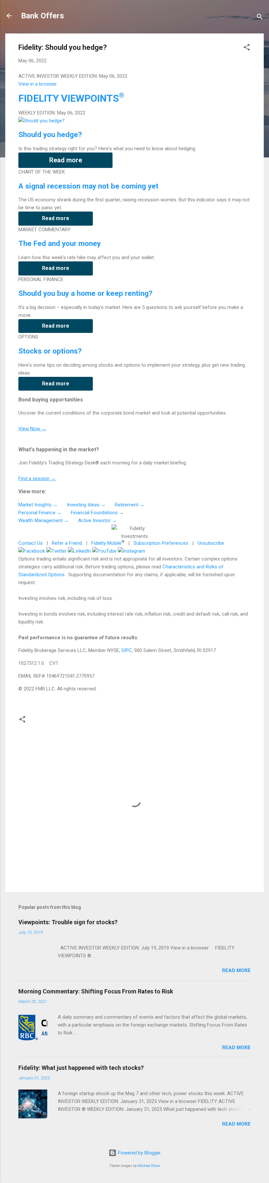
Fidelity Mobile (106, 543)
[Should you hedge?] (41, 121)
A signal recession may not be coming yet (88, 186)
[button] (247, 48)
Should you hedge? (50, 134)
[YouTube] (104, 551)
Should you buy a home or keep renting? (85, 293)
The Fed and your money (59, 243)
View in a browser (37, 84)
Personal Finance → (40, 513)
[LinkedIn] (79, 551)
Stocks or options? (50, 351)
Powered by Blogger (138, 1153)
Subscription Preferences (161, 543)
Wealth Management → (43, 520)
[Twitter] (56, 551)
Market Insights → (38, 505)
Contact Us (30, 543)
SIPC (126, 650)
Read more (65, 160)
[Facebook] (31, 551)
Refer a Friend (67, 543)
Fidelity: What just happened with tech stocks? (81, 1067)
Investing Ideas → (86, 505)
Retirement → (130, 505)
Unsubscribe (210, 543)
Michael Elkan (149, 1166)
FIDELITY (71, 98)
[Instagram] (131, 551)
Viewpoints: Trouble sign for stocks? (67, 922)
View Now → (32, 429)
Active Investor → (97, 520)
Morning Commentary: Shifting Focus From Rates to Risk (95, 991)
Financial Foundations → (97, 513)
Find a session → (37, 478)
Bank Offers (42, 15)
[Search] (260, 18)
